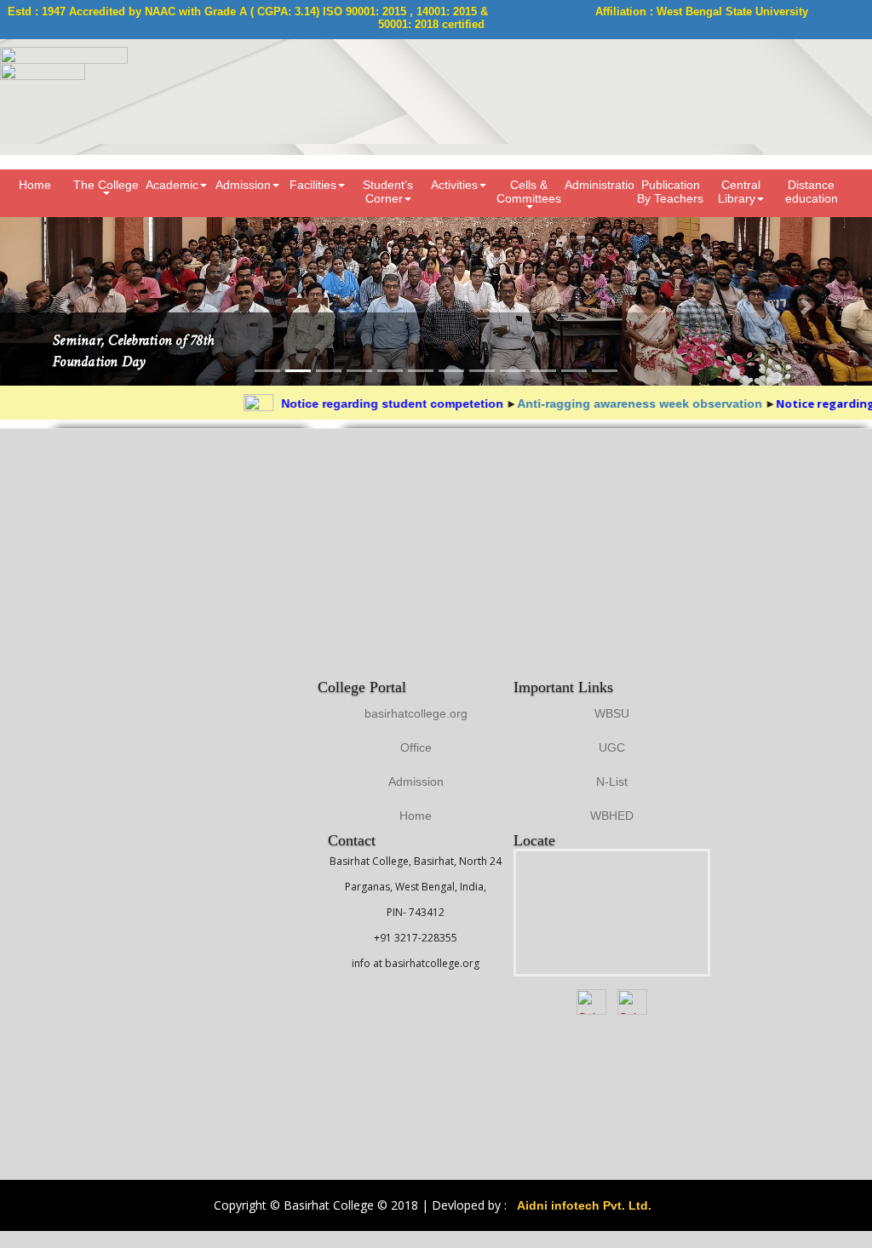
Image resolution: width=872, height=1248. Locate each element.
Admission (243, 185)
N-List (612, 781)
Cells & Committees (528, 191)
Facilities (313, 185)
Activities (454, 185)
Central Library (739, 191)
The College (106, 185)
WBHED (612, 815)
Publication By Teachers (670, 191)
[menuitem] (35, 193)
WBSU (611, 713)
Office (416, 747)
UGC (612, 747)
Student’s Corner (388, 191)
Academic (172, 185)
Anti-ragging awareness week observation (620, 403)
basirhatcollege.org (416, 713)
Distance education (811, 191)
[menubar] (436, 193)
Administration (600, 185)
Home (35, 185)
